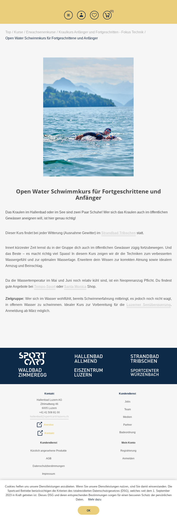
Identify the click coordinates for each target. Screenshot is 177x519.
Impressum (48, 473)
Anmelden (128, 458)
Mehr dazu (94, 499)
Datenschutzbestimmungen (49, 466)
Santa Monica (75, 286)
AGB (48, 458)
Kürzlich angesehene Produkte (48, 450)
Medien (127, 416)
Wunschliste (94, 15)
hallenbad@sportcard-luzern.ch (49, 416)
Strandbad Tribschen (118, 233)
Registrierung (128, 450)
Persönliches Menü (81, 15)
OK (88, 510)
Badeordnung (127, 432)
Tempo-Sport (44, 286)
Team (127, 409)
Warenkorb (111, 12)
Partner (127, 424)
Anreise (49, 424)
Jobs (127, 401)
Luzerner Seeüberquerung (148, 305)
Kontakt (49, 433)
